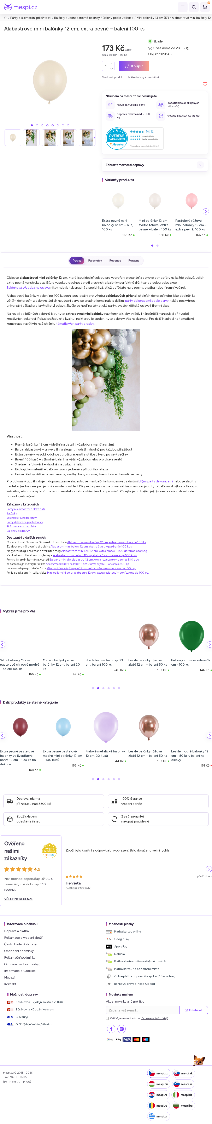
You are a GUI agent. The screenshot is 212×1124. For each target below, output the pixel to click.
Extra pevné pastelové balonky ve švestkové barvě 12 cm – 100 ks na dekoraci (18, 757)
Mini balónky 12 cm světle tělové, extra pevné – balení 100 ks (155, 225)
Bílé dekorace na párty (21, 526)
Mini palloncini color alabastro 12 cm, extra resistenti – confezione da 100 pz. (98, 572)
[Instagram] (121, 1029)
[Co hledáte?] (194, 7)
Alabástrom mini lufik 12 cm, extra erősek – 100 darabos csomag (104, 551)
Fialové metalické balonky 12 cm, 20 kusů (105, 753)
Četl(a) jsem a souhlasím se (139, 1018)
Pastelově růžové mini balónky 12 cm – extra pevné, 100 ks (190, 225)
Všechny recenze (18, 899)
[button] (32, 125)
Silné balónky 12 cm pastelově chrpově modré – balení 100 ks (19, 664)
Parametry (95, 260)
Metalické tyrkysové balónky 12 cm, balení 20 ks (61, 664)
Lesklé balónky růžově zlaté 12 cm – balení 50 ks (147, 662)
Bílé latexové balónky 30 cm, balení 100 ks (104, 662)
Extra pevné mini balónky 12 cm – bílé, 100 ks (117, 225)
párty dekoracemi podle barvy (147, 301)
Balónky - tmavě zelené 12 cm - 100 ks (191, 662)
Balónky (59, 18)
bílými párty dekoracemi (156, 481)
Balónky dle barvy (18, 531)
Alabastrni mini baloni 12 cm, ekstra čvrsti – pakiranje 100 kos (91, 546)
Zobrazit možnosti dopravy (125, 165)
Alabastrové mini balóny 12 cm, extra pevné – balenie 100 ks (106, 542)
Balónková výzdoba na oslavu (28, 287)
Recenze (115, 260)
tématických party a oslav (75, 324)
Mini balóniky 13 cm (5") (152, 18)
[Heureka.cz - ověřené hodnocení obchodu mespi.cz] (135, 138)
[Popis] (76, 260)
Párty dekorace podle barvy (25, 522)
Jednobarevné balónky (84, 18)
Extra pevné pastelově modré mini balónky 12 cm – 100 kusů (62, 755)
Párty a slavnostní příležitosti (30, 18)
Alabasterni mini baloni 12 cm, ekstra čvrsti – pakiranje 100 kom (95, 555)
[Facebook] (111, 1029)
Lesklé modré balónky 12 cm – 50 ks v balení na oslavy (189, 755)
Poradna (133, 260)
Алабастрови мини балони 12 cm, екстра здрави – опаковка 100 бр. (88, 564)
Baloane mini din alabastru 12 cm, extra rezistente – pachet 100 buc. (94, 559)
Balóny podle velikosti (118, 18)
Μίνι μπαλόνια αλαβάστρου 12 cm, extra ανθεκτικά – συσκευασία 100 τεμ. (91, 568)
